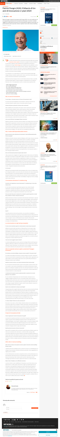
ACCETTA (48, 432)
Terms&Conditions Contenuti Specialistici (28, 421)
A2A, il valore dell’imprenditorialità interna (13, 87)
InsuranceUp (31, 3)
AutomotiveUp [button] (21, 3)
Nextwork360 (5, 425)
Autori (7, 421)
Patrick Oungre (17, 65)
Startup (48, 3)
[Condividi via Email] (11, 16)
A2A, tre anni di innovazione (11, 86)
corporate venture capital (14, 61)
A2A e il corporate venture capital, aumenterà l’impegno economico (18, 91)
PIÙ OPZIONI (48, 435)
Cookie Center (37, 421)
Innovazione (7, 13)
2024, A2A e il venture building (11, 93)
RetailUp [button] (34, 3)
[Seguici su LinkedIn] (17, 419)
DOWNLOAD (54, 25)
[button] (2, 3)
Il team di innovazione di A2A (11, 92)
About (4, 421)
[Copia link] (9, 16)
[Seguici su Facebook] (21, 419)
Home (3, 13)
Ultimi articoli (16, 3)
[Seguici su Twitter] (19, 419)
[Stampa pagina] (7, 16)
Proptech (45, 3)
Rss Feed (12, 421)
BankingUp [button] (25, 3)
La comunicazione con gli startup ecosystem (14, 90)
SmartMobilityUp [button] (40, 3)
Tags (9, 421)
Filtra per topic (43, 52)
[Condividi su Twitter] (3, 16)
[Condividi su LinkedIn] (4, 16)
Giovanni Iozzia (5, 27)
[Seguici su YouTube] (23, 419)
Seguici (13, 419)
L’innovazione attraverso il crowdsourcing (13, 88)
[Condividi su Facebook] (6, 16)
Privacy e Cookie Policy (18, 421)
